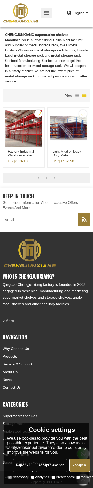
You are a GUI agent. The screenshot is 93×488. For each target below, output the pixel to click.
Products (10, 356)
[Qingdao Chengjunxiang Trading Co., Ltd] (21, 13)
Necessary (20, 477)
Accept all (79, 465)
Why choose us (16, 349)
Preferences (65, 477)
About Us (10, 372)
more (9, 321)
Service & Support (17, 364)
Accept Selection (51, 465)
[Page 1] (38, 178)
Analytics (42, 477)
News (7, 380)
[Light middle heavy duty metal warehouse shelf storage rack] (68, 128)
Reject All (23, 465)
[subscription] (84, 219)
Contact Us (12, 387)
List (77, 96)
